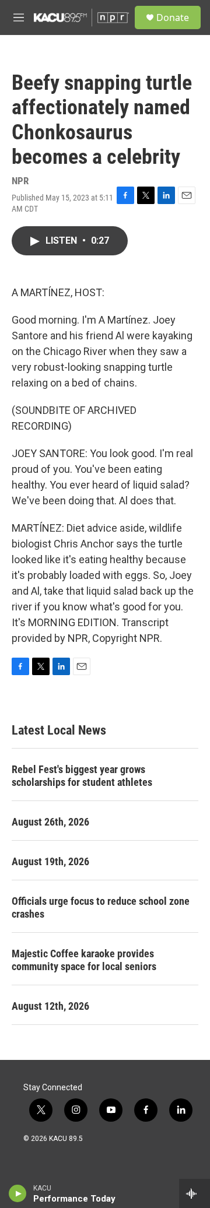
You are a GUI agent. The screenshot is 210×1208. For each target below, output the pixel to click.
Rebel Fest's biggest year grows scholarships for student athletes (82, 775)
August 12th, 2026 (50, 1006)
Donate (172, 17)
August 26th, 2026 (50, 822)
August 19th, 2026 (50, 861)
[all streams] (194, 1193)
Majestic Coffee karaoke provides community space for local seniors (84, 959)
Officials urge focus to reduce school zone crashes (101, 907)
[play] (17, 1193)
